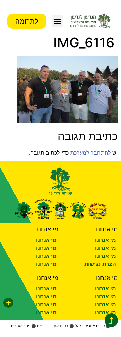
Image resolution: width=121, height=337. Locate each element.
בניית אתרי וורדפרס (52, 326)
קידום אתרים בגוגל (90, 326)
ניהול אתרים (20, 326)
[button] (57, 21)
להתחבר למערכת (90, 152)
